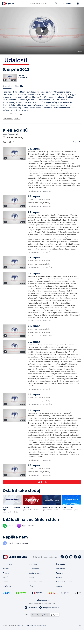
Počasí (31, 577)
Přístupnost (42, 625)
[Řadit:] (79, 141)
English (19, 625)
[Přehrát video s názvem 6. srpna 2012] (42, 31)
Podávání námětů (36, 582)
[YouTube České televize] (71, 557)
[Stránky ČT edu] (78, 593)
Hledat (56, 3)
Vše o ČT (32, 586)
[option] (35, 614)
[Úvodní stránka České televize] (15, 557)
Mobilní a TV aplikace (64, 582)
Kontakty (59, 586)
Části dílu (19, 86)
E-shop (5, 582)
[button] (42, 30)
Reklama (6, 569)
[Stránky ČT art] (64, 593)
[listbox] (45, 615)
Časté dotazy (7, 586)
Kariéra (59, 577)
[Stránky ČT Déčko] (52, 593)
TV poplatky (33, 569)
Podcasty (59, 573)
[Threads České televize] (79, 557)
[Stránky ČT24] (6, 593)
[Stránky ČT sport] (21, 593)
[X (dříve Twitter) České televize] (75, 557)
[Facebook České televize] (66, 557)
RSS (80, 625)
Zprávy (17, 118)
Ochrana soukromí (30, 625)
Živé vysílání (60, 564)
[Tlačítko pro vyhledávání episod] (74, 142)
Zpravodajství (8, 118)
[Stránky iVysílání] (37, 593)
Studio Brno (60, 569)
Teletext (6, 573)
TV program (7, 564)
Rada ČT (6, 577)
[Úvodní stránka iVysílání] (10, 3)
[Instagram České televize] (62, 557)
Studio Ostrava (34, 573)
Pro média (33, 564)
